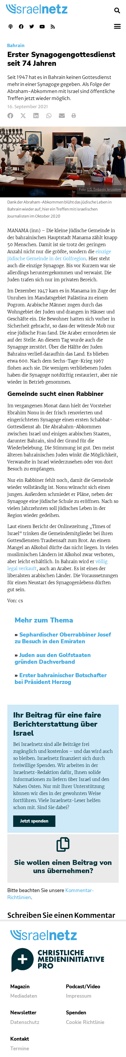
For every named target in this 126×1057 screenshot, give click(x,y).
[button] (117, 10)
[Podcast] (10, 26)
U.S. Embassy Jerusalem (104, 189)
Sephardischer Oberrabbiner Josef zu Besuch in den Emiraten (63, 638)
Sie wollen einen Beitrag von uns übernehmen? (63, 867)
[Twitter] (31, 26)
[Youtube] (42, 26)
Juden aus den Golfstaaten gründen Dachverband (53, 658)
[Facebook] (21, 26)
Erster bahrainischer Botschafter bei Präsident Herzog (61, 679)
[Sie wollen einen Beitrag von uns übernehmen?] (63, 844)
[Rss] (52, 26)
